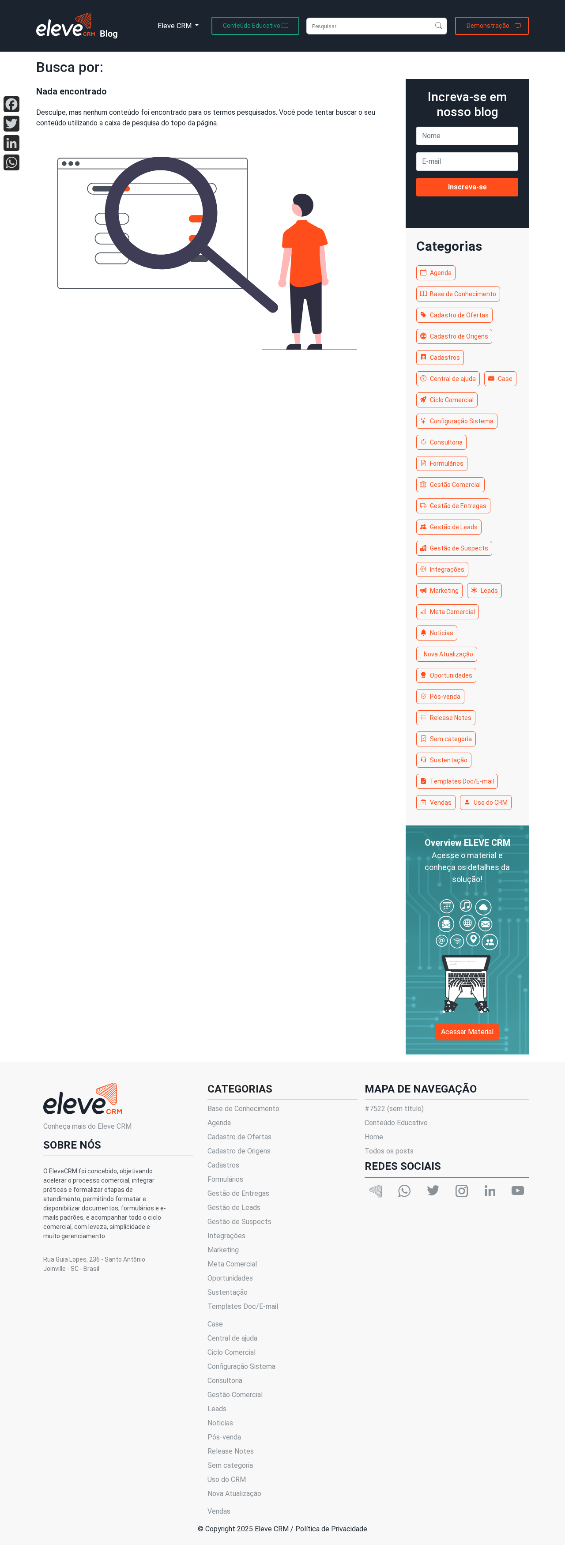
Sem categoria (451, 738)
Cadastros (445, 357)
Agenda (441, 272)
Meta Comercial (452, 611)
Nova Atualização (448, 654)
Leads (489, 590)
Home (374, 1137)
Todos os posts (389, 1151)
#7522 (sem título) (394, 1108)
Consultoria (446, 442)
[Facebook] (11, 104)
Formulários (446, 463)
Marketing (444, 590)
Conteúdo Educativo (396, 1123)
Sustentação (448, 760)
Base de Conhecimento (463, 294)
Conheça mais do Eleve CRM (87, 1126)
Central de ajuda (453, 378)
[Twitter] (11, 123)
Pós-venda (445, 696)
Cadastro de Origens (459, 336)
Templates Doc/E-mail (462, 781)
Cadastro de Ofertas (459, 315)
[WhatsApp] (11, 162)
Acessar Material (467, 1032)
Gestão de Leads (454, 527)
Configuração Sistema (461, 421)
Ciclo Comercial (452, 399)
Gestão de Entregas (458, 505)
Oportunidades (451, 675)
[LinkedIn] (11, 143)
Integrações (447, 569)
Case (505, 378)
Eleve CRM (175, 26)
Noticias (441, 633)
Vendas (441, 802)
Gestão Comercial (455, 484)
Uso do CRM (491, 802)
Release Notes (450, 717)
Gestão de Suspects (459, 548)
